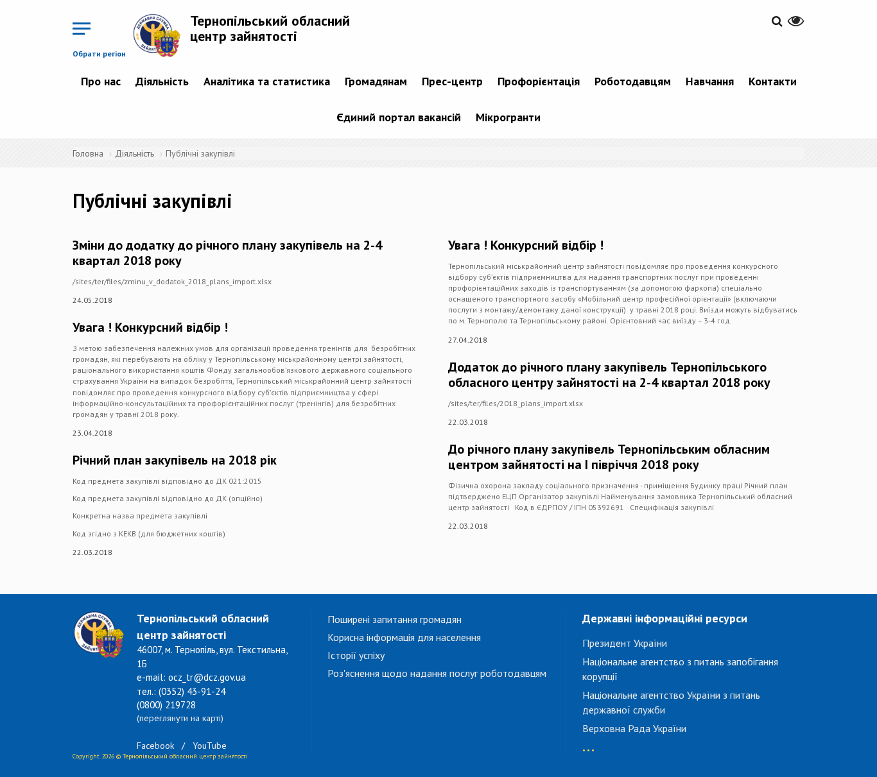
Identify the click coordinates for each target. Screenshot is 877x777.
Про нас (101, 81)
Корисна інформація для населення (404, 637)
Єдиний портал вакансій (398, 117)
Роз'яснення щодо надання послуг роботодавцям (436, 673)
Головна (88, 153)
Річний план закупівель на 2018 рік (175, 460)
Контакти (773, 81)
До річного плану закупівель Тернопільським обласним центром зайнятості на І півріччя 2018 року (609, 456)
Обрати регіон (99, 53)
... (588, 743)
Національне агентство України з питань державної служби (671, 702)
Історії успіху (356, 655)
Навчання (710, 81)
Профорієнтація (539, 81)
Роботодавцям (633, 81)
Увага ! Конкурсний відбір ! (150, 327)
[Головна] (161, 35)
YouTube (210, 745)
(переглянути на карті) (180, 718)
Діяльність (162, 81)
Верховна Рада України (634, 728)
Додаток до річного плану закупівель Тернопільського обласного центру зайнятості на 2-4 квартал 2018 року (609, 374)
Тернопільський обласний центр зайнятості (270, 28)
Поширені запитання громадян (394, 619)
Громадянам (376, 81)
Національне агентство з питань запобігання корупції (680, 669)
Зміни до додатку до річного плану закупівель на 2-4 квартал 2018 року (227, 252)
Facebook (155, 745)
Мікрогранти (508, 117)
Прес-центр (452, 81)
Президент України (624, 642)
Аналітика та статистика (267, 81)
